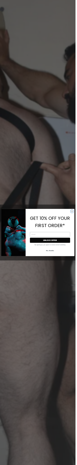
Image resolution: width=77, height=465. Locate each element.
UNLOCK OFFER (50, 240)
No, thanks (50, 250)
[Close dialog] (72, 211)
